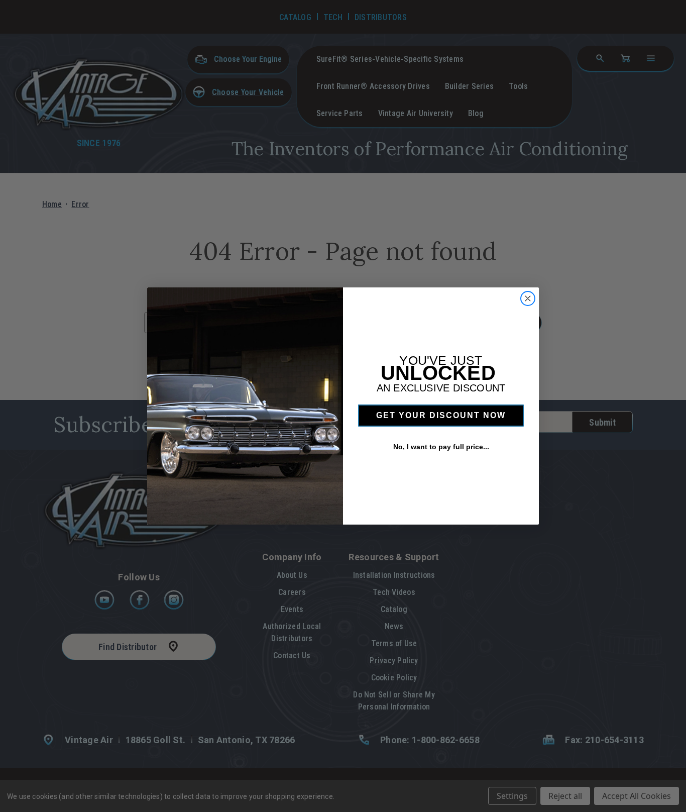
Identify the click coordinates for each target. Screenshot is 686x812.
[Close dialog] (528, 298)
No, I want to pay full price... (441, 447)
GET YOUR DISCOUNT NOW (441, 415)
